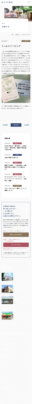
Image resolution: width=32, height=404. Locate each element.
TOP (12, 34)
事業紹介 (4, 366)
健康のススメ (5, 383)
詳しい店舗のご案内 (16, 325)
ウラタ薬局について (7, 350)
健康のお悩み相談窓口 (8, 377)
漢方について (5, 361)
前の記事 (5, 125)
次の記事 (26, 125)
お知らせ (17, 34)
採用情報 (4, 388)
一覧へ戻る (16, 125)
